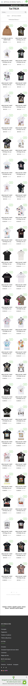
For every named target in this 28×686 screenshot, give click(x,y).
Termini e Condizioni (6, 635)
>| (16, 592)
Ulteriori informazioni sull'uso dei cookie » (14, 683)
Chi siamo (3, 646)
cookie (10, 681)
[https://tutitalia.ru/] (6, 670)
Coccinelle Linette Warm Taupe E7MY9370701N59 (7, 40)
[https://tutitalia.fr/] (5, 670)
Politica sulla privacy (6, 638)
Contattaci (3, 652)
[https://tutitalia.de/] (3, 670)
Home (8, 15)
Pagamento (4, 632)
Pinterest (3, 664)
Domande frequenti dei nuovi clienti (10, 649)
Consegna (3, 629)
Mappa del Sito (5, 655)
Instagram (15, 664)
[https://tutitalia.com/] (1, 670)
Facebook (9, 664)
